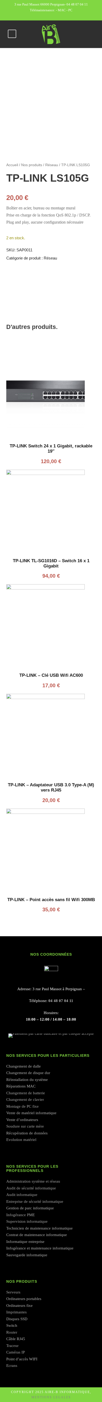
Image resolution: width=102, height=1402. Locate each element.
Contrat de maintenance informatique (36, 1235)
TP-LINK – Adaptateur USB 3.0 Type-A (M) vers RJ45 (51, 787)
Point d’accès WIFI (21, 1359)
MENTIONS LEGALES (51, 1397)
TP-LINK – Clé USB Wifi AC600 (51, 675)
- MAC (61, 10)
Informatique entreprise (25, 1241)
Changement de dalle (23, 1066)
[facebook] (51, 16)
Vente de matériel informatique (31, 1113)
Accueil (12, 165)
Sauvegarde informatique (26, 1255)
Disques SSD (16, 1319)
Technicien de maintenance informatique (39, 1228)
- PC (69, 10)
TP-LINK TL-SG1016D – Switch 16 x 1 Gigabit (51, 563)
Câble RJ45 (15, 1339)
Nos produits (31, 165)
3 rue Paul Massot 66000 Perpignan (39, 4)
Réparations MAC (21, 1086)
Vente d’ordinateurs (22, 1120)
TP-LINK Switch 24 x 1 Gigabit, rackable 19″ (51, 448)
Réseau (51, 165)
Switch (11, 1325)
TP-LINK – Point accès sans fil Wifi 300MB (51, 899)
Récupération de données (27, 1133)
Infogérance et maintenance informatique (39, 1248)
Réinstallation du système (27, 1080)
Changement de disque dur (28, 1073)
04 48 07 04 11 (77, 4)
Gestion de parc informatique (30, 1208)
